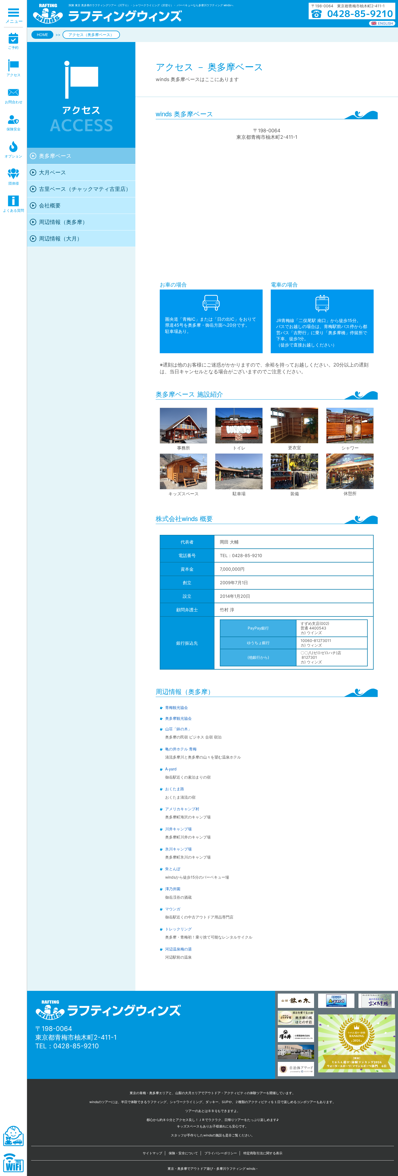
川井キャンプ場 (178, 829)
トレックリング (178, 929)
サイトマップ (152, 1153)
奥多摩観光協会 (178, 718)
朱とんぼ (172, 868)
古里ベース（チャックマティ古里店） (85, 189)
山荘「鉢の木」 (178, 729)
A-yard (171, 769)
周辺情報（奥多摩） (63, 222)
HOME (42, 34)
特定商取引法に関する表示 (262, 1153)
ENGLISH (385, 23)
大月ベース (52, 172)
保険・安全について (183, 1153)
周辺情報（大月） (60, 238)
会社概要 (50, 205)
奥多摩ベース (55, 156)
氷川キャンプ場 (178, 849)
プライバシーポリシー (220, 1153)
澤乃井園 (172, 888)
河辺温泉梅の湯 (178, 949)
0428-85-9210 (76, 1046)
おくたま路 (174, 788)
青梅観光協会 (176, 707)
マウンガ (172, 909)
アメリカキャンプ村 (182, 809)
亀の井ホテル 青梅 (181, 749)
